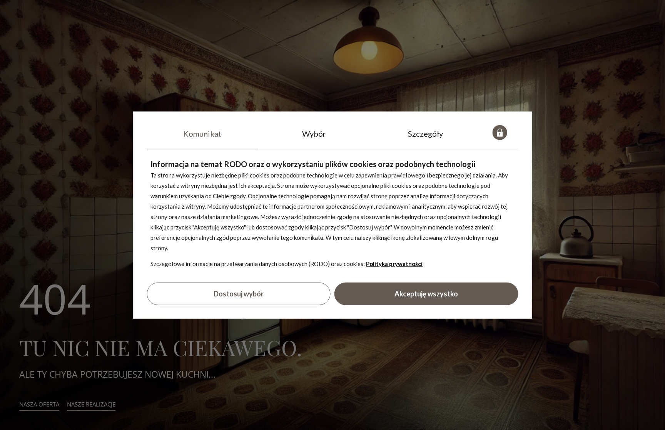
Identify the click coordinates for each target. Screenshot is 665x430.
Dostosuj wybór (239, 293)
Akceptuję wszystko (426, 293)
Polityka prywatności (394, 263)
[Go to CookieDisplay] (500, 133)
